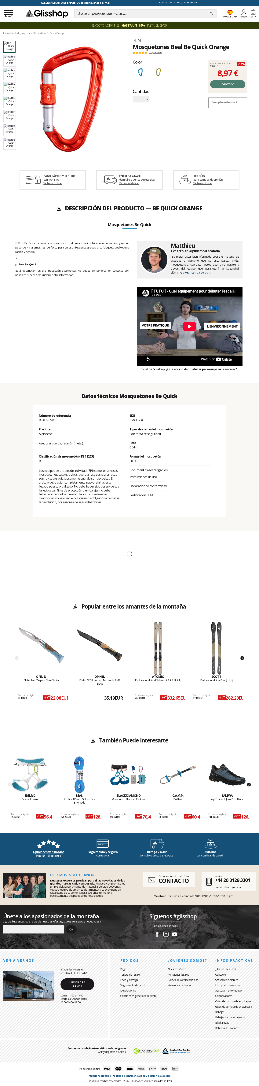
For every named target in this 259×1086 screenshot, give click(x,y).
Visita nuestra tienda (179, 985)
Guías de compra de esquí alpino (233, 1001)
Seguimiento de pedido (133, 985)
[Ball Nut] (178, 775)
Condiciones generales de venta (138, 996)
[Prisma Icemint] (30, 775)
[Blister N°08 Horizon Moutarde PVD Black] (99, 648)
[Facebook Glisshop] (157, 934)
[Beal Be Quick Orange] (72, 99)
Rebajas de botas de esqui (230, 1017)
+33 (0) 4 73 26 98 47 (198, 272)
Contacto (220, 974)
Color (137, 62)
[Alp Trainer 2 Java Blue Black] (227, 775)
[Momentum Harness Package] (129, 775)
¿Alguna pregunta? (225, 969)
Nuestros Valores (178, 969)
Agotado (227, 84)
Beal (137, 40)
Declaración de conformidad (148, 486)
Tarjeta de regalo (130, 974)
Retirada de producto (227, 1028)
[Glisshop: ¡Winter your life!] (47, 14)
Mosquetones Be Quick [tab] (129, 224)
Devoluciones (128, 990)
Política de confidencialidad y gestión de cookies (141, 1075)
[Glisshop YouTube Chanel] (174, 934)
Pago (123, 969)
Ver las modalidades (129, 183)
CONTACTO (174, 881)
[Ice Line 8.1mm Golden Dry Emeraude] (79, 775)
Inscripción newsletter (227, 985)
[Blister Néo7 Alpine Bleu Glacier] (41, 648)
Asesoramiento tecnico (228, 990)
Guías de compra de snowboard (233, 1006)
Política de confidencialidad (183, 980)
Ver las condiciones (52, 183)
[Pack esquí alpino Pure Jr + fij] (216, 648)
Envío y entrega (129, 980)
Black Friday (222, 1022)
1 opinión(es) (155, 52)
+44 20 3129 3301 (232, 880)
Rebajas (219, 1012)
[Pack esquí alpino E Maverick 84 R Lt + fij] (158, 648)
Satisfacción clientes (226, 980)
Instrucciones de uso (143, 477)
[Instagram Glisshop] (166, 934)
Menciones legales (178, 974)
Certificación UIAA (141, 495)
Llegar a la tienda (77, 984)
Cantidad (141, 91)
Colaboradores (223, 996)
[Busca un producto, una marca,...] (211, 14)
